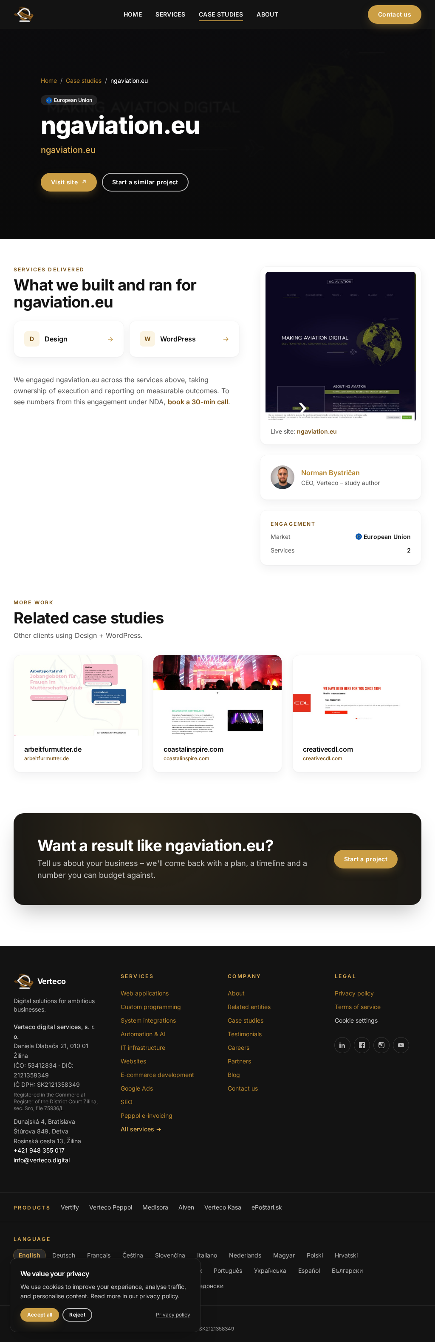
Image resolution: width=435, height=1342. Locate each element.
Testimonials (245, 1034)
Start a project (365, 859)
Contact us (394, 14)
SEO (127, 1101)
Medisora (155, 1207)
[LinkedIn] (342, 1045)
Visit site (69, 182)
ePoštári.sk (266, 1207)
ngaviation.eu (317, 431)
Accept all (39, 1314)
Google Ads (137, 1088)
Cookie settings (356, 1020)
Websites (133, 1061)
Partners (239, 1061)
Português (228, 1270)
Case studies (221, 14)
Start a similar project (145, 182)
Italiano (207, 1255)
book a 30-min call (198, 402)
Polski (315, 1255)
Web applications (145, 993)
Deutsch (63, 1255)
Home (133, 14)
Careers (238, 1047)
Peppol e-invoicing (146, 1115)
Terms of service (358, 1006)
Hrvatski (346, 1255)
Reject (77, 1314)
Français (98, 1255)
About (267, 14)
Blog (234, 1074)
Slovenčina (170, 1255)
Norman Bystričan (330, 472)
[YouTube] (401, 1045)
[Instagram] (381, 1045)
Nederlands (245, 1255)
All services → (141, 1129)
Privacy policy (354, 993)
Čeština (132, 1255)
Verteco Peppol (110, 1207)
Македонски (205, 1285)
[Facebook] (362, 1045)
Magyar (284, 1255)
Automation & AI (143, 1034)
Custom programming (151, 1006)
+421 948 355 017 (39, 1150)
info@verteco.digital (42, 1160)
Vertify (70, 1207)
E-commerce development (157, 1074)
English (29, 1255)
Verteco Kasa (222, 1207)
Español (309, 1270)
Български (347, 1270)
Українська (270, 1270)
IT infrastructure (143, 1047)
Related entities (249, 1006)
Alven (186, 1207)
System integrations (148, 1020)
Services (170, 14)
